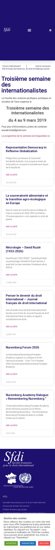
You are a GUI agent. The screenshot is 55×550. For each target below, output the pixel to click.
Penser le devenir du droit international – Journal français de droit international (26, 299)
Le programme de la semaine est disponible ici (25, 136)
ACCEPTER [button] (11, 543)
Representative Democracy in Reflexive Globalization (26, 149)
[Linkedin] (50, 30)
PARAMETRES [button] (28, 543)
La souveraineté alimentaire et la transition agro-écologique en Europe (27, 199)
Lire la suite (11, 175)
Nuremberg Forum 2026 (22, 347)
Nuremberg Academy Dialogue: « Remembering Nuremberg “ (27, 396)
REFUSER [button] (44, 543)
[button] (29, 30)
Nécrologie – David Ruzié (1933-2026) (23, 249)
